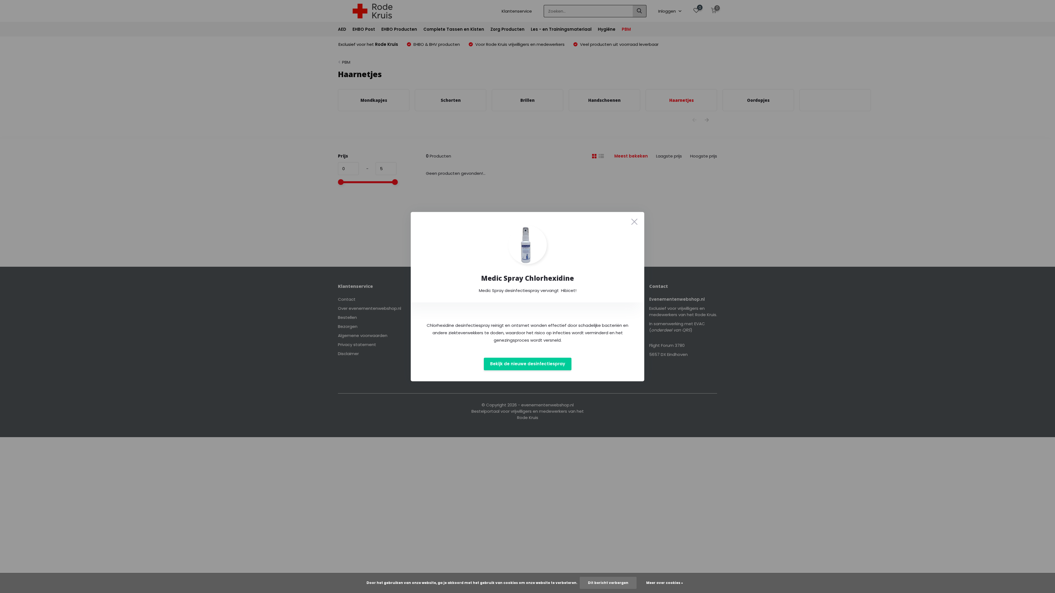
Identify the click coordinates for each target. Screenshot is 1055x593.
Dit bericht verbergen (608, 582)
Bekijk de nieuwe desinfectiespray (527, 364)
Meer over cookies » (664, 582)
